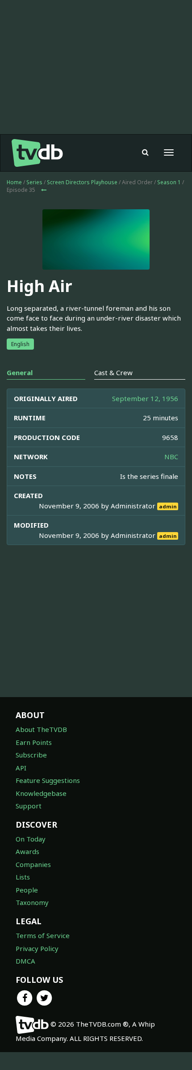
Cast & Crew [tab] (113, 372)
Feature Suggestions (48, 780)
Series (34, 182)
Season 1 (169, 182)
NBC (171, 456)
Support (29, 805)
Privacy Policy (37, 948)
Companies (33, 864)
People (27, 889)
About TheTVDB (41, 729)
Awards (27, 851)
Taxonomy (32, 902)
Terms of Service (43, 935)
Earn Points (34, 742)
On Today (31, 838)
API (21, 767)
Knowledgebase (41, 793)
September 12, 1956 (145, 398)
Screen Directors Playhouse (82, 182)
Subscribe (31, 754)
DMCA (25, 960)
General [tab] (20, 372)
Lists (23, 876)
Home (14, 182)
